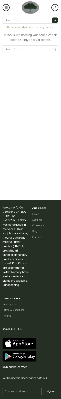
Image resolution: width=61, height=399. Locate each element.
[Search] (55, 20)
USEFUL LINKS (11, 298)
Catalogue (38, 225)
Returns (7, 315)
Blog (34, 231)
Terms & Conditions (13, 309)
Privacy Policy (11, 304)
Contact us (38, 237)
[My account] (55, 7)
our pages (39, 208)
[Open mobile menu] (6, 7)
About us (37, 219)
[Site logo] (30, 7)
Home (35, 214)
